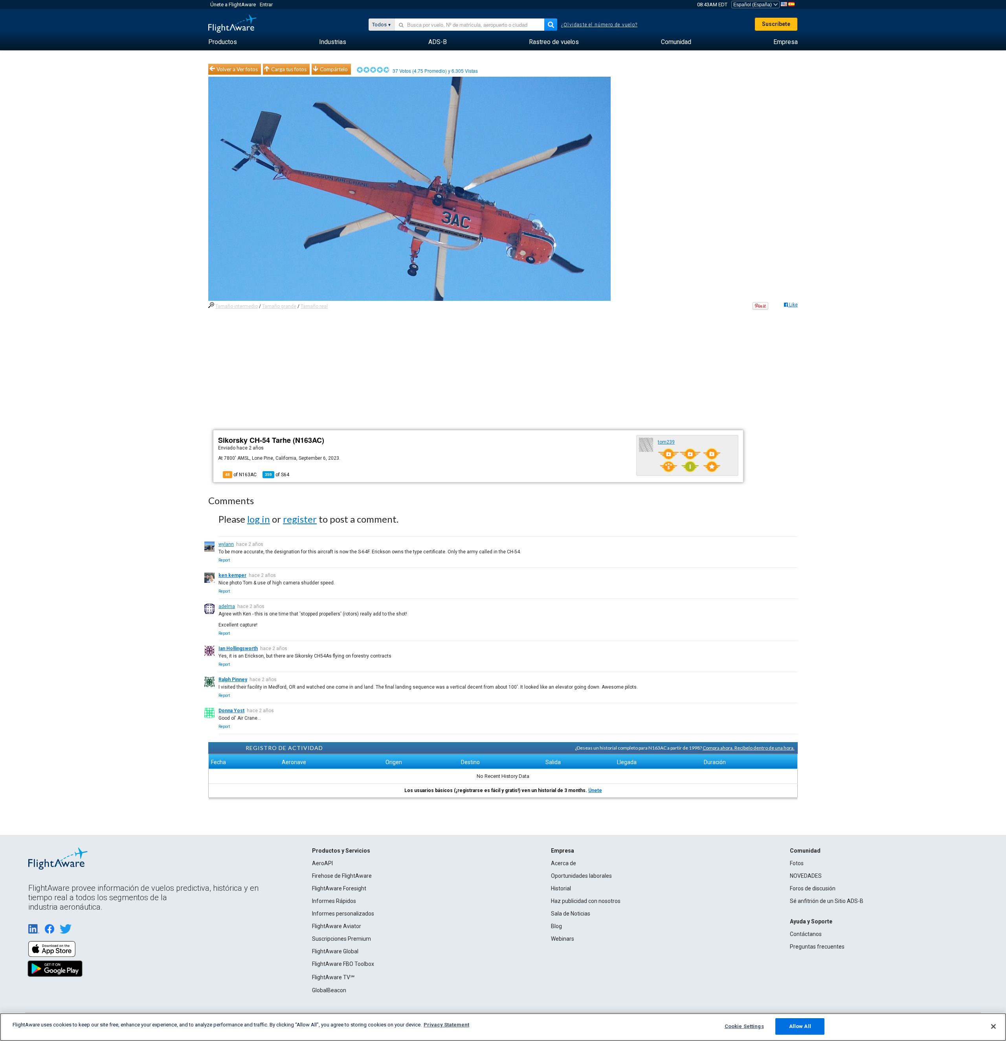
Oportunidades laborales (581, 876)
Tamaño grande (279, 306)
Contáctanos (806, 934)
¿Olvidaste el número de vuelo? (599, 25)
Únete (595, 790)
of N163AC (241, 474)
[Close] (993, 1026)
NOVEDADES (806, 876)
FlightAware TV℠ (333, 977)
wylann (226, 544)
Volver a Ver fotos (237, 69)
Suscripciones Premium (341, 939)
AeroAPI (322, 863)
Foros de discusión (812, 888)
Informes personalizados (343, 913)
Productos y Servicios (341, 851)
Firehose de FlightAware (342, 876)
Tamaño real (314, 306)
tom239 (666, 442)
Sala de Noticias (570, 913)
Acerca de (563, 863)
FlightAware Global (335, 951)
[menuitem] (222, 42)
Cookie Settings (744, 1026)
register (300, 519)
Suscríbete (776, 24)
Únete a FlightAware (233, 4)
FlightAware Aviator (336, 926)
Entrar (266, 4)
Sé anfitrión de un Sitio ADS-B (826, 901)
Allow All (800, 1026)
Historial (561, 888)
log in (258, 519)
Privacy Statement (446, 1025)
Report (224, 560)
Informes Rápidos (334, 901)
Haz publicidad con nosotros (585, 901)
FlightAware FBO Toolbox (343, 964)
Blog (556, 926)
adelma (226, 606)
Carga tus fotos (289, 69)
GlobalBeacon (329, 990)
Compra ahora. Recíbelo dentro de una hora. (749, 748)
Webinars (562, 939)
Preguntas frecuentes (817, 946)
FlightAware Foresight (339, 888)
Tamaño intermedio (236, 306)
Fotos (797, 863)
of (277, 474)
